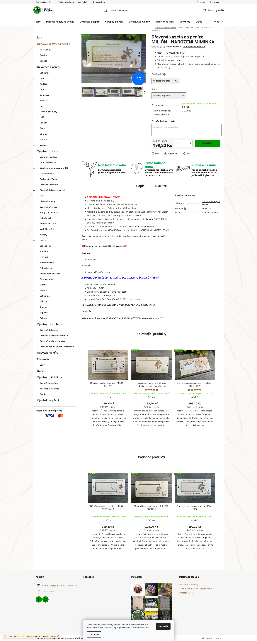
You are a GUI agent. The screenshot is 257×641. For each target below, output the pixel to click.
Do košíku (207, 143)
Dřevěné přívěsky (48, 207)
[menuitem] (38, 21)
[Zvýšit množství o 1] (190, 143)
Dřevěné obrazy (47, 201)
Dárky (41, 371)
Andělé (43, 83)
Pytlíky (43, 394)
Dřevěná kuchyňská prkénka (54, 335)
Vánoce (43, 60)
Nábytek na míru (47, 353)
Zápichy (43, 312)
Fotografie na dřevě (49, 212)
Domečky (44, 95)
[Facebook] (39, 599)
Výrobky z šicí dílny (49, 377)
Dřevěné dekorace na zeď (52, 190)
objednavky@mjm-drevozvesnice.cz (59, 585)
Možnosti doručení (160, 114)
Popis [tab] (140, 186)
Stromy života (46, 279)
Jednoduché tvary (48, 111)
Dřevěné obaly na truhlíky (52, 341)
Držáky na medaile (49, 184)
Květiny (43, 234)
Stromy (43, 134)
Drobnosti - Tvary (48, 179)
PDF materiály (47, 173)
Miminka (44, 256)
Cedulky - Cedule (48, 156)
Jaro (39, 37)
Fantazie (44, 100)
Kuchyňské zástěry (49, 383)
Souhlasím (163, 626)
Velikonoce (45, 72)
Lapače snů (45, 245)
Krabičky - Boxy (47, 229)
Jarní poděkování (48, 162)
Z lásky (43, 307)
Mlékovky (43, 359)
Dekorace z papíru (48, 67)
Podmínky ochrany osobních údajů (72, 2)
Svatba (43, 55)
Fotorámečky (46, 218)
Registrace (214, 2)
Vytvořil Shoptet (213, 638)
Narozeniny (45, 49)
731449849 (48, 591)
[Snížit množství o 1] (177, 143)
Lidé (42, 117)
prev (83, 394)
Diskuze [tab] (161, 186)
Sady (42, 128)
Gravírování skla (48, 223)
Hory (42, 106)
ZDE (161, 318)
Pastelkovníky (47, 262)
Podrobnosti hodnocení (194, 46)
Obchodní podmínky (44, 2)
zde (147, 627)
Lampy (43, 240)
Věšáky (43, 301)
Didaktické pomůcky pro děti (54, 168)
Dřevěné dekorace (49, 330)
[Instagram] (45, 599)
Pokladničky (46, 268)
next (219, 394)
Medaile (44, 251)
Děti (42, 89)
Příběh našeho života (50, 273)
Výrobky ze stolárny (50, 324)
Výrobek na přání (48, 400)
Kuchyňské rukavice (49, 388)
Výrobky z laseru (48, 151)
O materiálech (99, 2)
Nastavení (94, 634)
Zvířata (43, 139)
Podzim (43, 122)
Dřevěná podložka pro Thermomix (57, 346)
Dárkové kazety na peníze (53, 44)
